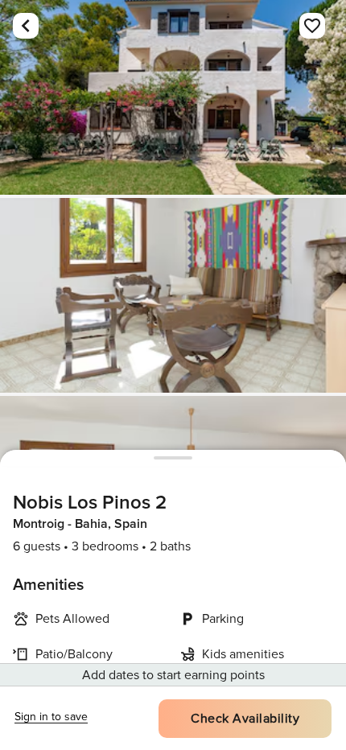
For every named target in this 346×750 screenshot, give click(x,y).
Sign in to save (51, 716)
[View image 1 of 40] (173, 97)
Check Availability (245, 719)
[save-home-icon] (312, 26)
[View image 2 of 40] (173, 295)
